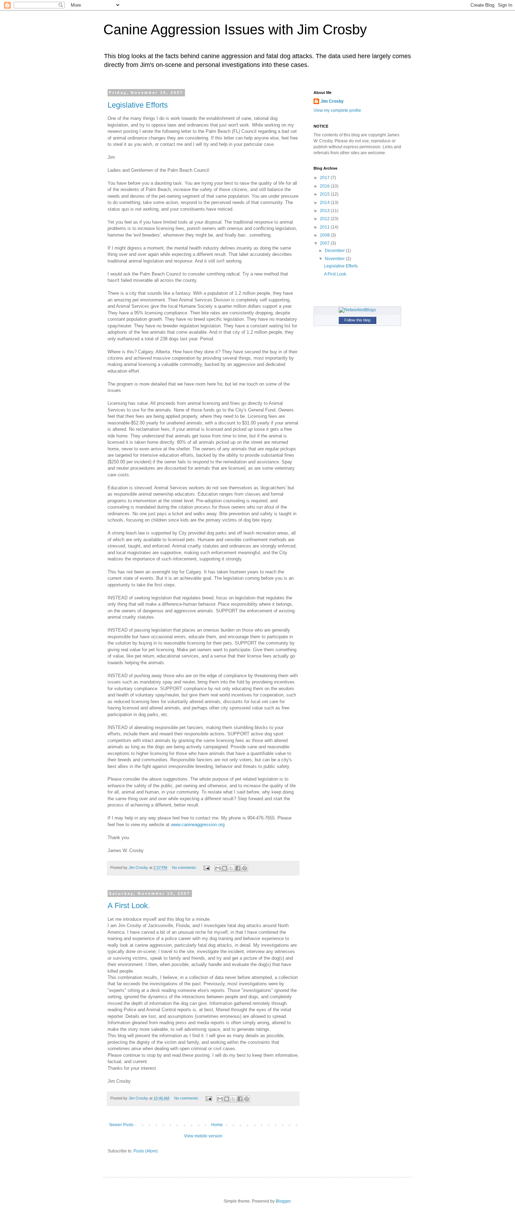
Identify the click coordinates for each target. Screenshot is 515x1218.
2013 (325, 210)
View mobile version (203, 1136)
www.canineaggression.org (198, 824)
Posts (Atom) (145, 1151)
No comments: (185, 867)
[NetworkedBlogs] (357, 309)
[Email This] (217, 868)
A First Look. (129, 905)
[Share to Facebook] (237, 868)
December (335, 250)
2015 (325, 194)
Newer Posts (121, 1124)
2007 (325, 243)
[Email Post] (206, 867)
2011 (325, 227)
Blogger (283, 1201)
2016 (325, 186)
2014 (325, 202)
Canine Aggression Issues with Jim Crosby (235, 29)
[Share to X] (231, 868)
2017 (325, 177)
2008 (325, 235)
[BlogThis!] (224, 868)
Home (217, 1124)
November (335, 258)
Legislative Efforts (138, 105)
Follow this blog (357, 320)
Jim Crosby (332, 101)
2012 (325, 218)
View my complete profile (337, 110)
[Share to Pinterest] (244, 868)
